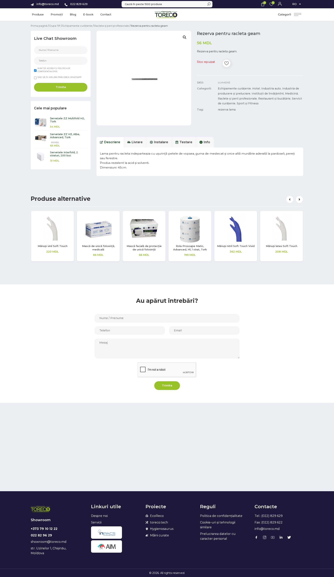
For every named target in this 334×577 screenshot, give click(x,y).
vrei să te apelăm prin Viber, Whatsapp (59, 77)
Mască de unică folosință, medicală (98, 247)
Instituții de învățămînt (268, 93)
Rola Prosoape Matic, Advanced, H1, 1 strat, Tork (190, 247)
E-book (88, 14)
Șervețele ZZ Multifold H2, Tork (67, 120)
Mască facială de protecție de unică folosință (144, 247)
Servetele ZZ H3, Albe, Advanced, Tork (65, 136)
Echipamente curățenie (77, 25)
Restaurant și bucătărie (274, 98)
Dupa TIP (54, 25)
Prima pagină (39, 25)
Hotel (256, 88)
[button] (290, 199)
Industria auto (271, 88)
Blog (73, 14)
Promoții (57, 14)
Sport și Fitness (248, 103)
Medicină (291, 93)
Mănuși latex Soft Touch (281, 246)
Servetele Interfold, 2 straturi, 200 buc (64, 154)
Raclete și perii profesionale (111, 25)
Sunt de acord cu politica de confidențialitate (53, 70)
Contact (105, 14)
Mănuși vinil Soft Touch (52, 246)
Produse (38, 14)
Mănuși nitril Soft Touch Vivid (236, 246)
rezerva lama (227, 109)
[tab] (110, 142)
